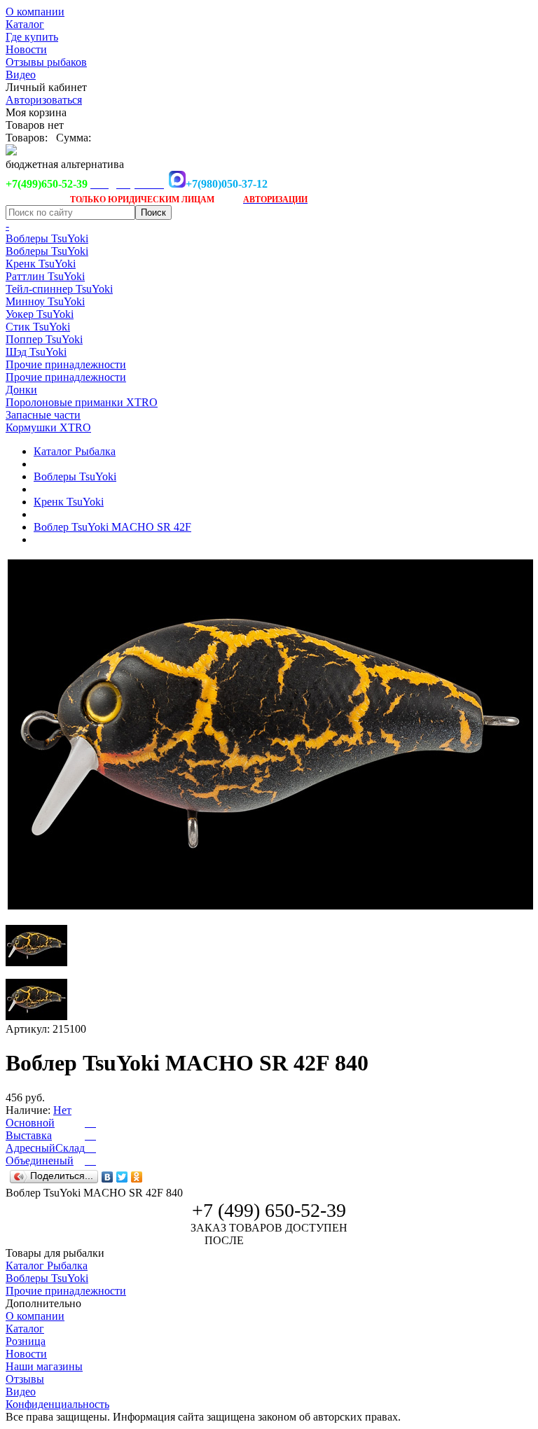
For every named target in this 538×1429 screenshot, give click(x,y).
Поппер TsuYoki (44, 339)
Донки (21, 390)
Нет (62, 1110)
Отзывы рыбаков (46, 62)
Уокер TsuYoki (40, 314)
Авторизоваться (44, 100)
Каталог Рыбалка (75, 451)
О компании (35, 12)
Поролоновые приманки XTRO (82, 402)
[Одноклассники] (137, 1177)
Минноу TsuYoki (45, 301)
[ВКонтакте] (107, 1177)
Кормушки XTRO (48, 427)
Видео (21, 75)
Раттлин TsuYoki (45, 276)
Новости (26, 49)
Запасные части (43, 415)
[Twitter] (122, 1177)
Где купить (32, 37)
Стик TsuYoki (38, 327)
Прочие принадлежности (66, 364)
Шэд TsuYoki (36, 352)
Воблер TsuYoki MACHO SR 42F (112, 527)
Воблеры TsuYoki (47, 238)
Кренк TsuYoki (41, 264)
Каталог (25, 24)
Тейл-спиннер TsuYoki (59, 289)
